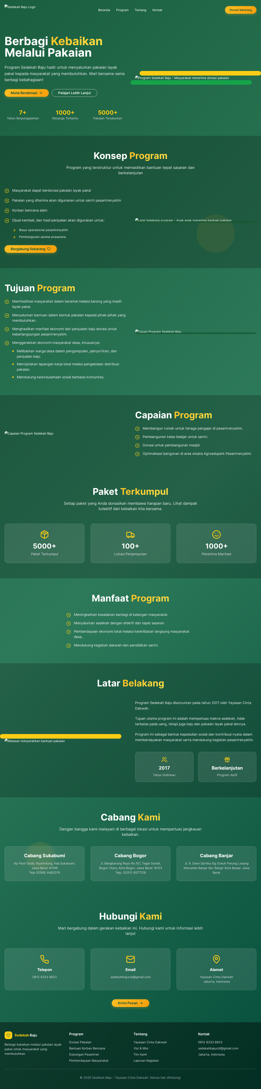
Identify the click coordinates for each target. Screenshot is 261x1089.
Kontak (157, 10)
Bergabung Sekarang (28, 249)
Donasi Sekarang (241, 9)
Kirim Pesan (128, 1003)
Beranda (104, 10)
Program (122, 10)
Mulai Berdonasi (24, 93)
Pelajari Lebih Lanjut (74, 93)
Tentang (140, 10)
